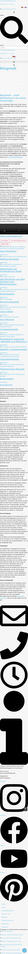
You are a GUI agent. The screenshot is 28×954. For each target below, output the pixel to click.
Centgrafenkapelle (9, 329)
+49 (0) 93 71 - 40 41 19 (7, 4)
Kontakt (3, 904)
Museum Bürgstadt (9, 302)
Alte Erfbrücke (7, 319)
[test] (24, 950)
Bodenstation (6, 379)
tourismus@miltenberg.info (7, 1)
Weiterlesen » (4, 254)
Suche (2, 15)
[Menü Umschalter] (14, 12)
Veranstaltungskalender (15, 157)
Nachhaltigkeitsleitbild (7, 910)
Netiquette (4, 917)
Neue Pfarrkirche (8, 251)
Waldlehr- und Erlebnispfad (13, 349)
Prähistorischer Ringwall (12, 369)
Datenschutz (5, 923)
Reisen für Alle (5, 914)
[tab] (4, 240)
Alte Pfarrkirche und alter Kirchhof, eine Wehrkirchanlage (12, 281)
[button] (14, 62)
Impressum (4, 927)
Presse (3, 907)
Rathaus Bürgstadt (9, 259)
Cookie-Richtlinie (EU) (7, 920)
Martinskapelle (7, 294)
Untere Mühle (6, 312)
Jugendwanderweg (9, 359)
